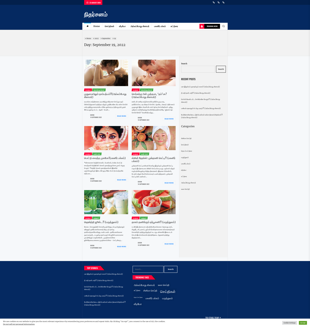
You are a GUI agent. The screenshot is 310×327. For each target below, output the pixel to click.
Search (184, 63)
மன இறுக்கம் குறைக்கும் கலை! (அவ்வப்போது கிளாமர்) (200, 87)
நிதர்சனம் (96, 14)
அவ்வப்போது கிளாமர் (140, 26)
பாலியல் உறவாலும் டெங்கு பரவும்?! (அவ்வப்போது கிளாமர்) (201, 108)
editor (92, 115)
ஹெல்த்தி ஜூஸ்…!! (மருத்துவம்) (101, 222)
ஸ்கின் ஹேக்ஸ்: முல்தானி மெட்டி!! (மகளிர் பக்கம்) (153, 159)
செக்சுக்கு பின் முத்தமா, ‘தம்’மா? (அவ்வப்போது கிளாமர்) (149, 95)
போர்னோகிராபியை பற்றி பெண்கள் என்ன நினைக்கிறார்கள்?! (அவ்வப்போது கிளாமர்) (202, 116)
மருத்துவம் (185, 157)
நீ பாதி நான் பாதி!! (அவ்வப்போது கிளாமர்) (195, 93)
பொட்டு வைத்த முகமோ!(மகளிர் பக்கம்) (105, 158)
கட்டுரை (174, 26)
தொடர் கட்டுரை (186, 151)
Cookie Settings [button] (290, 323)
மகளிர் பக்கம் (160, 26)
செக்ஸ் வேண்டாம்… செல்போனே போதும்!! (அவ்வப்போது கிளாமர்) (200, 100)
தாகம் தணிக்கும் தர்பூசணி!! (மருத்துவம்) (154, 222)
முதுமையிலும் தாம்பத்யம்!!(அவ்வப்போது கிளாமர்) (105, 95)
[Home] (87, 26)
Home (96, 26)
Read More (121, 116)
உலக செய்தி (185, 189)
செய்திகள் (109, 26)
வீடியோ (122, 26)
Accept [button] (303, 323)
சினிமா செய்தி (186, 138)
